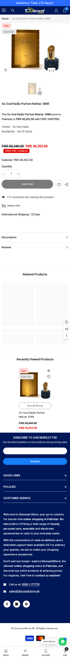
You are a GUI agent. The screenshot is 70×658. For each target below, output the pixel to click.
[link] (18, 331)
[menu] (4, 10)
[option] (35, 3)
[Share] (65, 184)
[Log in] (56, 10)
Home (5, 18)
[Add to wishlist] (59, 184)
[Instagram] (16, 604)
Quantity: (7, 166)
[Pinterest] (26, 604)
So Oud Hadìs (21, 126)
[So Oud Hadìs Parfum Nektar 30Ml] (35, 384)
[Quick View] (48, 370)
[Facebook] (7, 604)
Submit (35, 461)
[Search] (13, 10)
